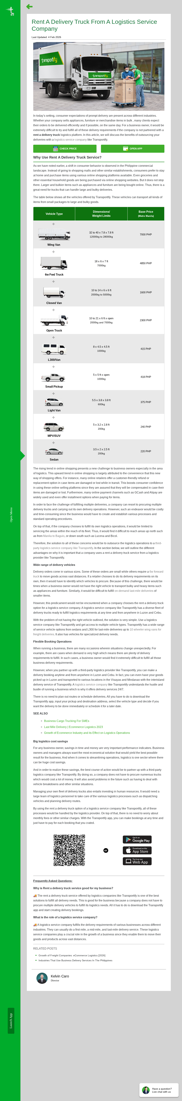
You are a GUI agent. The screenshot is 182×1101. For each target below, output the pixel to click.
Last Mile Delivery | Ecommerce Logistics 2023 (73, 726)
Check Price (68, 148)
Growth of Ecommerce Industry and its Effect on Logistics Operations (87, 732)
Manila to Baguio (54, 535)
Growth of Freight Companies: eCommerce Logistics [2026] (72, 955)
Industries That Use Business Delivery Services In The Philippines (75, 960)
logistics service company (70, 139)
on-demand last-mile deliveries (134, 590)
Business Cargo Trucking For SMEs (66, 720)
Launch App (11, 1020)
